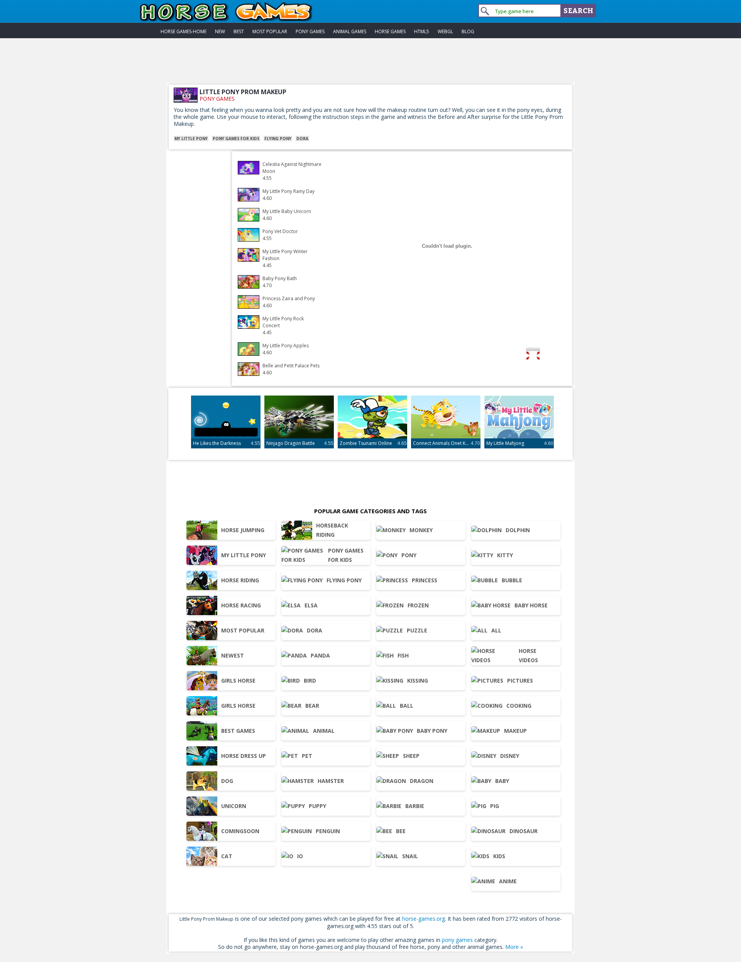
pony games (217, 98)
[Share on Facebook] (556, 355)
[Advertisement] (370, 65)
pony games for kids (236, 138)
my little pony (191, 138)
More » (514, 946)
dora (302, 138)
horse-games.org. (424, 918)
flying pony (277, 138)
